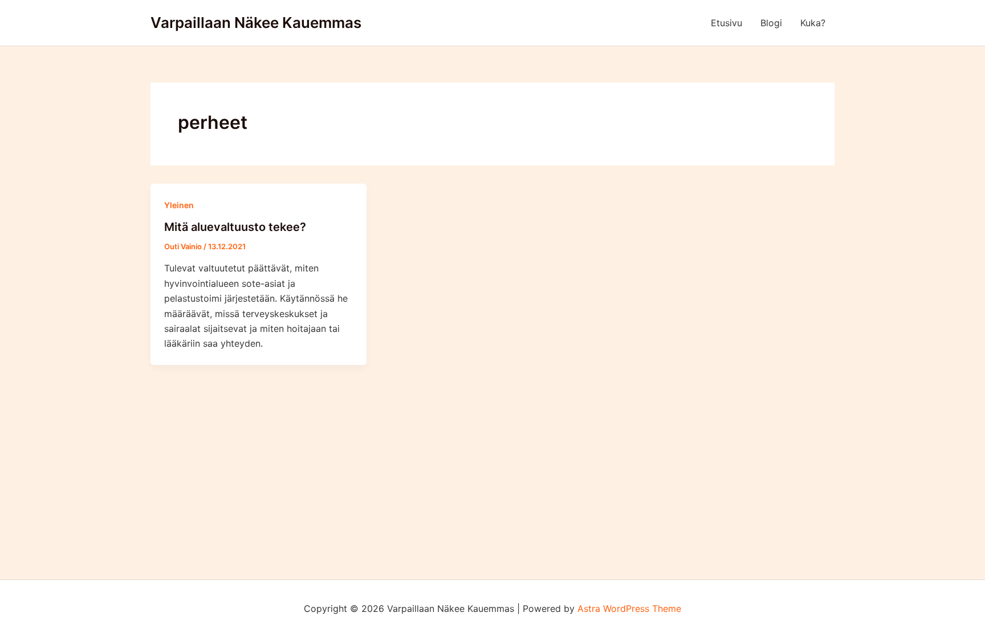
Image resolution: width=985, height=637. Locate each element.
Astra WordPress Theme (629, 608)
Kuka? (812, 23)
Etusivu (726, 23)
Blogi (771, 23)
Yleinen (179, 205)
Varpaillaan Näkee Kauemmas (255, 22)
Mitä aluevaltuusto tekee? (235, 227)
